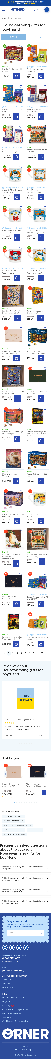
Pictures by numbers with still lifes (18, 825)
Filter (14, 37)
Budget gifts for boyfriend (15, 834)
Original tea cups (35, 830)
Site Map (6, 1017)
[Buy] (16, 76)
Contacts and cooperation (15, 1009)
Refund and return (11, 1013)
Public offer (8, 987)
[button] (5, 774)
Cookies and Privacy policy (15, 1021)
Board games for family (13, 816)
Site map (24, 1046)
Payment (6, 1001)
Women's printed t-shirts (14, 821)
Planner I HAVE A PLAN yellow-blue (19, 720)
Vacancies (7, 984)
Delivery (6, 1005)
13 (42, 653)
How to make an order (13, 998)
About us (6, 980)
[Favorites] (38, 9)
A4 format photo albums (14, 830)
